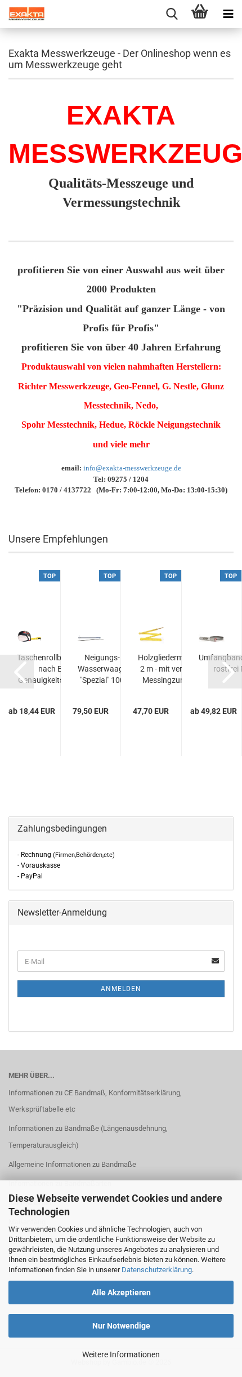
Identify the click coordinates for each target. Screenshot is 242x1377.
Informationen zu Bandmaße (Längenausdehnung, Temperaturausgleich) (88, 1136)
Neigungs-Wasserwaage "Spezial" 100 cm (102, 669)
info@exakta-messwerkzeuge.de (132, 468)
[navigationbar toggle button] (228, 14)
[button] (17, 671)
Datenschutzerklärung (157, 1269)
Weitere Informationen (121, 1354)
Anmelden (121, 989)
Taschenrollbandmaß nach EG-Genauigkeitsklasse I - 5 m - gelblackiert (54, 669)
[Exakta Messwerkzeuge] (22, 14)
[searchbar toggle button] (172, 14)
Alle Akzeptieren (121, 1292)
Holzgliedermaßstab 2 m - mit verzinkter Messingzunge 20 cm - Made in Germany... (173, 669)
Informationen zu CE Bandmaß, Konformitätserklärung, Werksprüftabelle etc (95, 1101)
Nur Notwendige (121, 1325)
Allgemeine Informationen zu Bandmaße (72, 1164)
